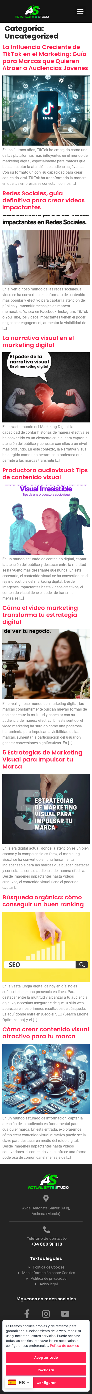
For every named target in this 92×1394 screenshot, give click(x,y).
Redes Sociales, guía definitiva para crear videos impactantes (43, 200)
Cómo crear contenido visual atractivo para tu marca (45, 1032)
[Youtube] (65, 1314)
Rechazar (46, 1370)
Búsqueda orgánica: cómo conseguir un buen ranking (43, 900)
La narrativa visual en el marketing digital (38, 341)
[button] (80, 11)
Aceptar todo (46, 1357)
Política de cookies (64, 1346)
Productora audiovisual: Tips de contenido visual (45, 473)
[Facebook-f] (27, 1314)
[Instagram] (46, 1314)
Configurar (46, 1382)
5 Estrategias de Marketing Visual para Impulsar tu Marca (42, 759)
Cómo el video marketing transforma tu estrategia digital (40, 615)
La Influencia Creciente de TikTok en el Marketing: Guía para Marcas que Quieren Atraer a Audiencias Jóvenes (45, 57)
